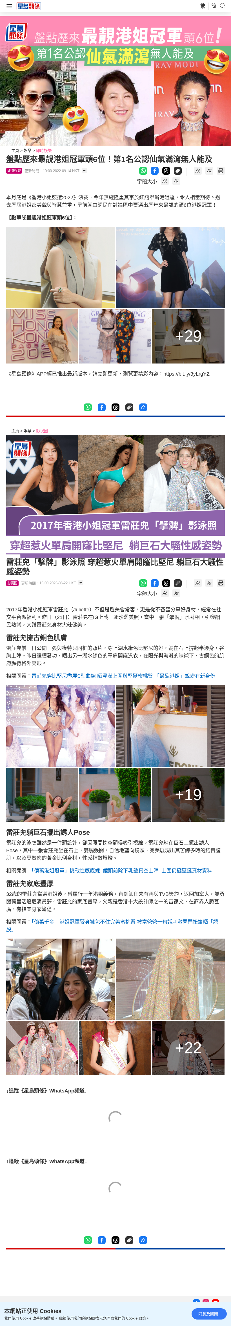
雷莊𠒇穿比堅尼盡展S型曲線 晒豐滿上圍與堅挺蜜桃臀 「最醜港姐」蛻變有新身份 (123, 676)
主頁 (15, 150)
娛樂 (28, 150)
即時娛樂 (44, 150)
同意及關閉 (208, 1314)
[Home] (28, 6)
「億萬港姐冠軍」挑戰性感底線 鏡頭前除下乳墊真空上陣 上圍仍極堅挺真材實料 (122, 871)
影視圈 (42, 430)
